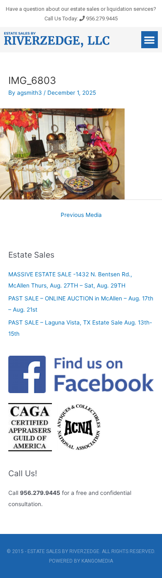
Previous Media (81, 215)
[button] (149, 39)
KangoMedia (97, 561)
